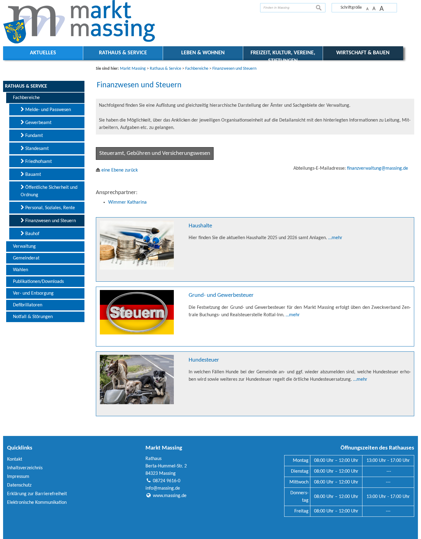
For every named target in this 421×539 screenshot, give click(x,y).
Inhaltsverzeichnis (25, 468)
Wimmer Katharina (127, 202)
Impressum (18, 476)
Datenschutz (19, 485)
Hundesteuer (204, 360)
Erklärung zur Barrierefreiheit (37, 493)
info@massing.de (162, 488)
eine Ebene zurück (119, 170)
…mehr (335, 237)
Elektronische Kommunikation (37, 502)
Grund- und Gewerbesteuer (221, 295)
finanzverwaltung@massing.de (377, 168)
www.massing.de (169, 495)
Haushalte (200, 226)
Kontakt (14, 459)
